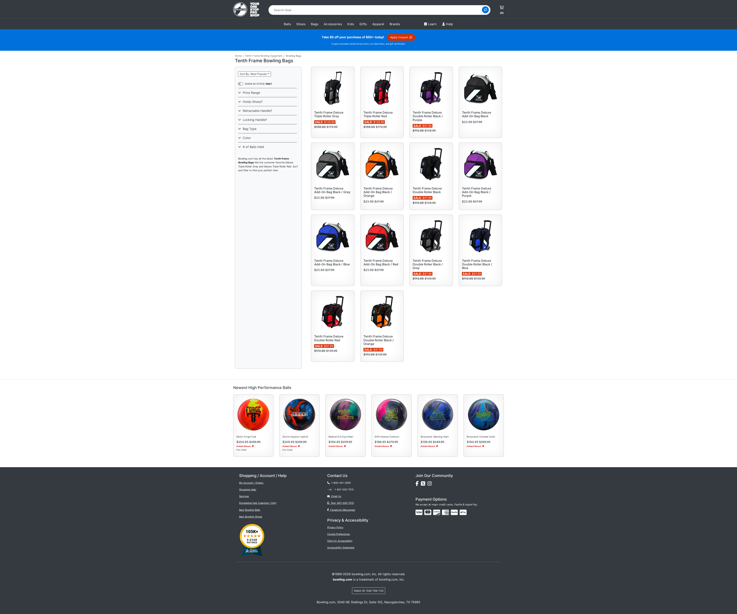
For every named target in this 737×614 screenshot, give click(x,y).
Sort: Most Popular (253, 74)
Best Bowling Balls (249, 509)
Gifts (363, 24)
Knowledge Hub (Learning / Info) (258, 503)
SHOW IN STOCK (258, 83)
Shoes (301, 24)
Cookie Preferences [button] (338, 534)
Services (244, 496)
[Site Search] (485, 9)
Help (449, 24)
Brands (395, 24)
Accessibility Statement (340, 547)
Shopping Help (247, 489)
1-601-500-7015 (344, 489)
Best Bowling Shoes (250, 516)
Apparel (378, 24)
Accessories (333, 24)
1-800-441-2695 (340, 482)
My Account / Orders (251, 482)
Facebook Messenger (342, 509)
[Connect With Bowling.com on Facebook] (418, 484)
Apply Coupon (400, 37)
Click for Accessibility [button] (339, 540)
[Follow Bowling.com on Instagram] (430, 484)
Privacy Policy (335, 527)
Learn (432, 24)
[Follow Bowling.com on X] (424, 484)
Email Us (335, 496)
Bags (314, 24)
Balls (287, 24)
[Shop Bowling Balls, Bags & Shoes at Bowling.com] (246, 10)
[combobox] (376, 10)
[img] (454, 512)
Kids (350, 24)
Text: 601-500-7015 (341, 503)
